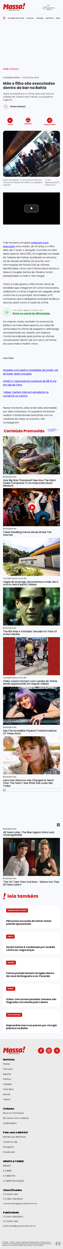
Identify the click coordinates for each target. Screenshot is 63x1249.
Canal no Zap (10, 1141)
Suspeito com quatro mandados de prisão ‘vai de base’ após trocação (30, 372)
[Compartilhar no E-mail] (53, 130)
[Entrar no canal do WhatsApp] (7, 312)
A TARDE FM (9, 1175)
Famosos (8, 1069)
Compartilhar (50, 124)
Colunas (8, 1108)
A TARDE (7, 1170)
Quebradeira (10, 1123)
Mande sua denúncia (14, 1136)
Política (7, 1079)
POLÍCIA (30, 18)
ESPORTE (50, 18)
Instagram (8, 1146)
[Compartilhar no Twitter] (49, 130)
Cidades (7, 1084)
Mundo (6, 1094)
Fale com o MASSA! (15, 1132)
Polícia (14, 69)
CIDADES (39, 18)
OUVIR (10, 124)
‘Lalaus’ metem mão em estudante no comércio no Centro (26, 394)
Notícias (9, 1059)
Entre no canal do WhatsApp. (31, 313)
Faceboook (9, 1152)
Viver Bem (8, 1089)
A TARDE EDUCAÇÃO (13, 1180)
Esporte (7, 1074)
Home (6, 69)
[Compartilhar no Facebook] (45, 130)
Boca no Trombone (13, 1113)
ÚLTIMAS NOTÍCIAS (16, 18)
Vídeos (6, 1099)
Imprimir (28, 124)
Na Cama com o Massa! (16, 1118)
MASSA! (7, 1165)
